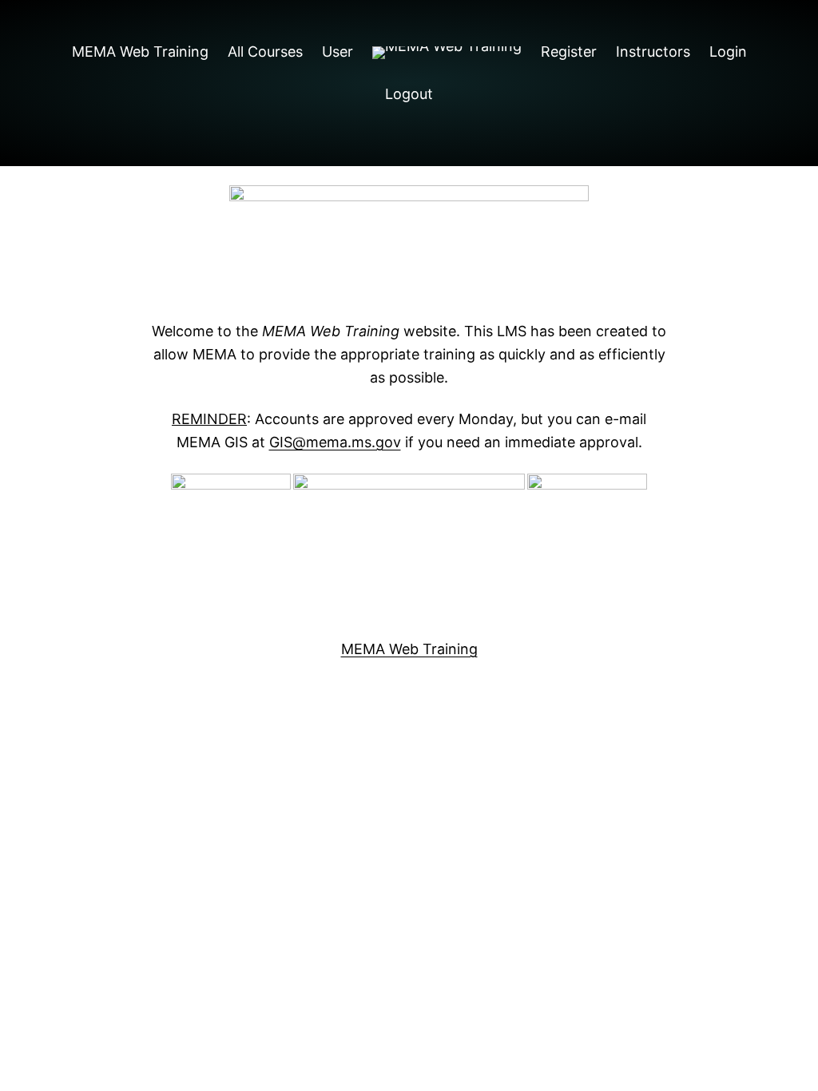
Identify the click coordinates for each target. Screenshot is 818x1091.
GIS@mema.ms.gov (335, 442)
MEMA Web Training (409, 649)
